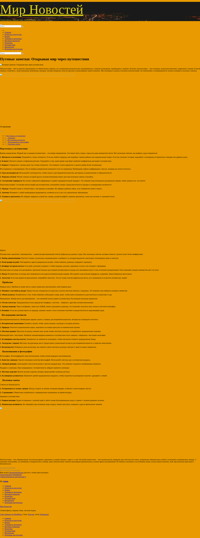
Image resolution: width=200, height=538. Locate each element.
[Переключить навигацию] (1, 24)
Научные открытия (12, 41)
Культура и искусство (13, 34)
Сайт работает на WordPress (11, 514)
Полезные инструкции (14, 49)
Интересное (9, 47)
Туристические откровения (11, 475)
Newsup (31, 514)
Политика (8, 43)
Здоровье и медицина (13, 39)
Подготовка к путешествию (15, 136)
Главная (8, 32)
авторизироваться (16, 473)
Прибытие (10, 138)
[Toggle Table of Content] (1, 132)
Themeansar (44, 514)
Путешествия (10, 45)
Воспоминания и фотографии (17, 142)
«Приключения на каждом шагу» (13, 477)
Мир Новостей (41, 9)
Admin (5, 481)
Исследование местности (15, 140)
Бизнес (7, 37)
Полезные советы (13, 144)
